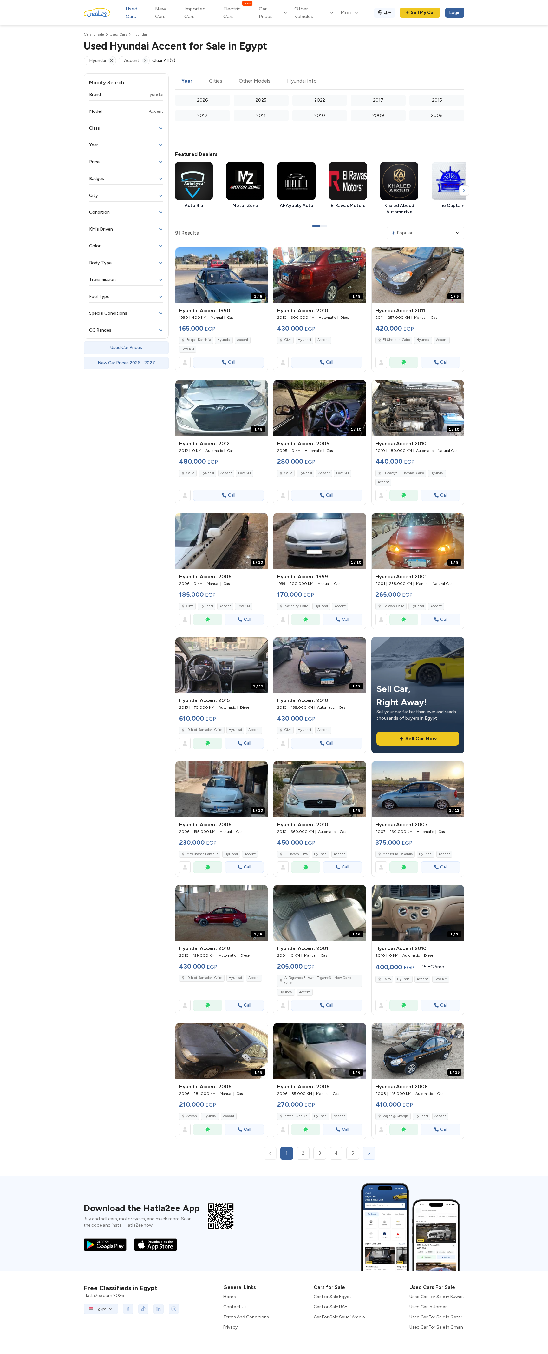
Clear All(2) (163, 60)
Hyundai (224, 340)
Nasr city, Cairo (296, 606)
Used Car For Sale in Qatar (435, 1317)
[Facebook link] (128, 1309)
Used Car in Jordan (428, 1307)
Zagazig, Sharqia (395, 1116)
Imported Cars (195, 12)
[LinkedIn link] (158, 1309)
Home (229, 1296)
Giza (287, 340)
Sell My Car (423, 12)
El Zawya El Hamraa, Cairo (403, 473)
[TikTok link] (143, 1309)
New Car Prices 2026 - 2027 (126, 362)
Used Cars (131, 12)
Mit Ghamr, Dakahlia (202, 854)
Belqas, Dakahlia (198, 340)
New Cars (160, 12)
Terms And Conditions (246, 1317)
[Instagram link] (174, 1309)
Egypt (101, 1309)
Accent (242, 340)
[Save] (260, 255)
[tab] (187, 81)
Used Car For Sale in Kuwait (436, 1296)
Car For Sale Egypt (332, 1296)
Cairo (190, 473)
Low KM (187, 349)
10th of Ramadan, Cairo (204, 730)
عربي (387, 11)
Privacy (230, 1327)
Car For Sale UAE (330, 1307)
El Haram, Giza (296, 854)
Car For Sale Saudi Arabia (339, 1317)
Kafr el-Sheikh (296, 1116)
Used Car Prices (126, 347)
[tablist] (319, 81)
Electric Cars (236, 12)
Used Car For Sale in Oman (436, 1327)
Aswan (191, 1116)
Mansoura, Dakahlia (398, 854)
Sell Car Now (421, 738)
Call (231, 362)
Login (454, 12)
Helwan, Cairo (393, 606)
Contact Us (235, 1307)
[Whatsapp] (404, 362)
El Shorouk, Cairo (396, 340)
